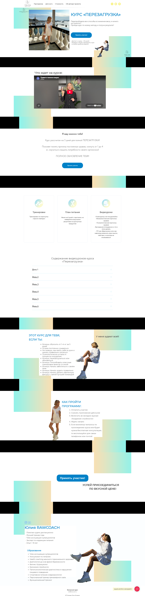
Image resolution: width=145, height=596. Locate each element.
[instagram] (116, 4)
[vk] (112, 4)
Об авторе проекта (73, 4)
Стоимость (59, 4)
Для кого (49, 4)
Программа (38, 4)
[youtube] (119, 4)
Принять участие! (81, 35)
